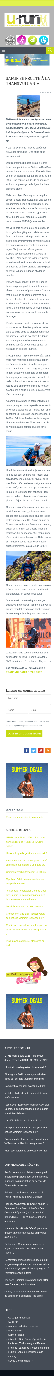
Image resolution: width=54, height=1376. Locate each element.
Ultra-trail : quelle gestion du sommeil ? (26, 853)
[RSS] (48, 750)
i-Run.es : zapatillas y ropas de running (29, 1347)
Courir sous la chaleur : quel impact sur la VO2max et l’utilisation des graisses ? (26, 929)
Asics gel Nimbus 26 (19, 1317)
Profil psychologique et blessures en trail (26, 1150)
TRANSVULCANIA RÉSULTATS (24, 672)
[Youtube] (41, 750)
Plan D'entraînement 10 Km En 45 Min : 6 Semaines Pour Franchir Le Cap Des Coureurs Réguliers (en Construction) (26, 1208)
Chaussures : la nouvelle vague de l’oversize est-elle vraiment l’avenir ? (24, 1248)
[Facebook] (26, 750)
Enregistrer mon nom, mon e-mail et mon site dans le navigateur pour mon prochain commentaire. (27, 723)
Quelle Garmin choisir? (20, 1360)
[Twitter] (33, 750)
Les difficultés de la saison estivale (24, 906)
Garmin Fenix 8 (16, 1335)
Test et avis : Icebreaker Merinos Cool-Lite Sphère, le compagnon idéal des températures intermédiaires (26, 895)
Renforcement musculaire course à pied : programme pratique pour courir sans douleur (26, 1176)
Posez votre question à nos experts (24, 817)
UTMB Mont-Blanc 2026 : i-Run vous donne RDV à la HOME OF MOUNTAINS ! (25, 841)
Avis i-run (13, 1322)
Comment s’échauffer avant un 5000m (26, 872)
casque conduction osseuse (23, 1326)
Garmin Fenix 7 (16, 1330)
